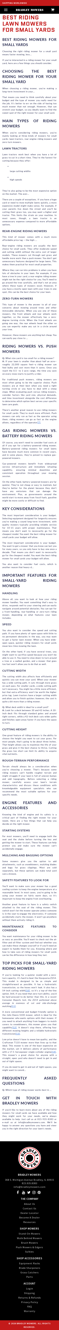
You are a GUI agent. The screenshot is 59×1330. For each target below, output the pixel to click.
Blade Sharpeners (29, 1267)
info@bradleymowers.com (29, 1186)
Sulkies (29, 1251)
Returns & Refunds (29, 1297)
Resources (29, 1222)
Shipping (29, 1293)
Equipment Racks (29, 1263)
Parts (29, 1276)
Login (29, 1288)
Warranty (29, 1311)
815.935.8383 (29, 1183)
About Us (29, 1203)
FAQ (29, 1306)
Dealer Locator (29, 1213)
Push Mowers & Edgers (29, 1247)
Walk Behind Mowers (29, 1238)
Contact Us (29, 1208)
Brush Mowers (29, 1242)
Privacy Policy (29, 1302)
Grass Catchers (29, 1272)
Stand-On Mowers (29, 1233)
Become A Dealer (29, 1217)
